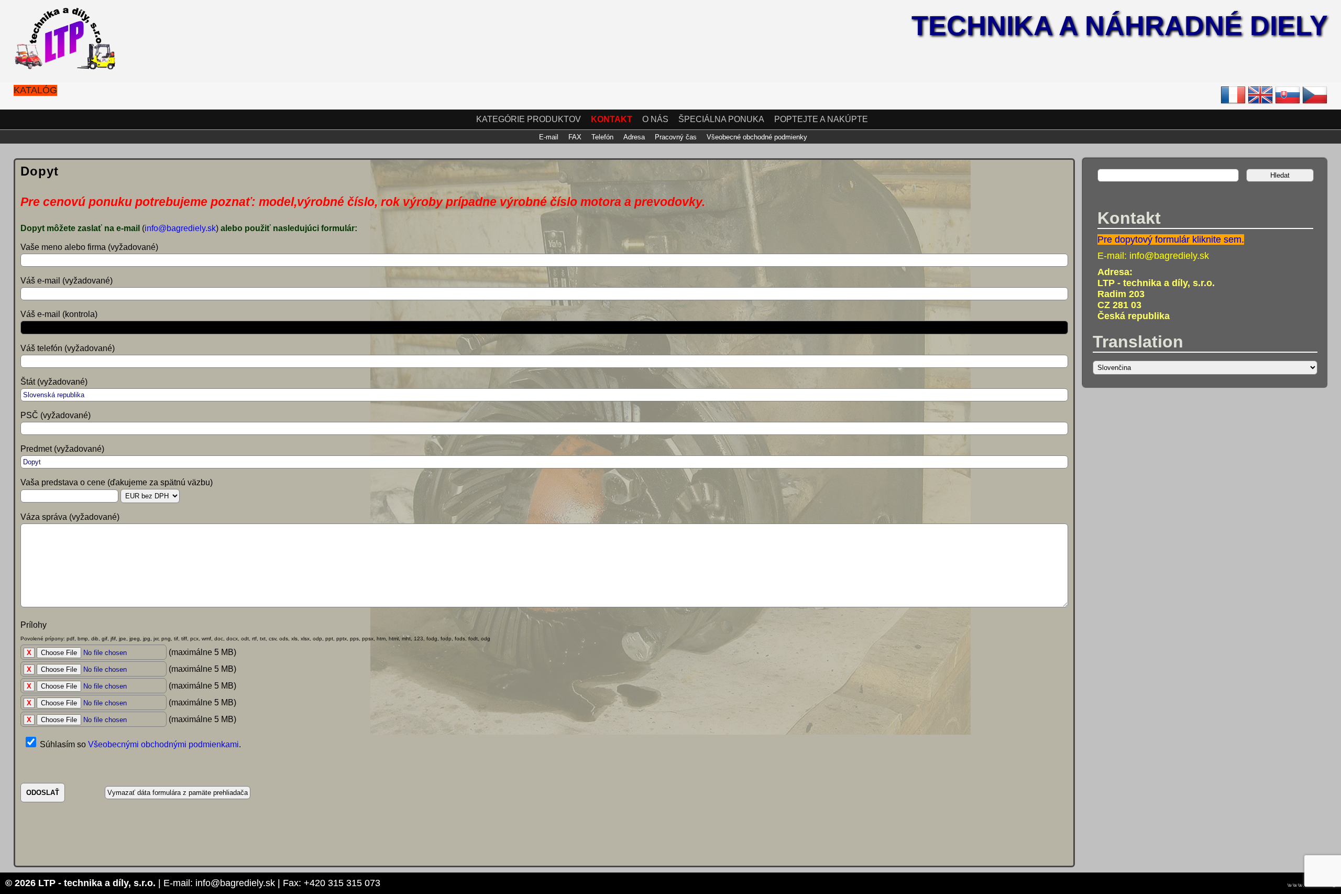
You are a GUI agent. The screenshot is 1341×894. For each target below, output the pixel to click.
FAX (574, 137)
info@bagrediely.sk (180, 228)
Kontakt (611, 119)
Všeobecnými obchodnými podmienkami (163, 744)
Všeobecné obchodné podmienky (757, 137)
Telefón (602, 137)
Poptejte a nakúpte (821, 119)
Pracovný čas (676, 137)
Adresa (634, 137)
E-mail (548, 137)
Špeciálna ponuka (721, 119)
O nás (655, 119)
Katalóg (35, 90)
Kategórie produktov (528, 119)
